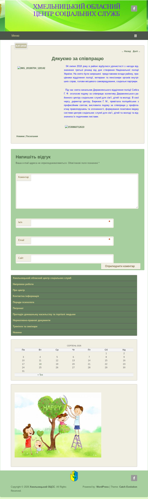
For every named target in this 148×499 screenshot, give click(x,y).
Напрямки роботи (23, 284)
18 (40, 364)
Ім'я (20, 222)
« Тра (40, 374)
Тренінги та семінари (25, 326)
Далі (136, 51)
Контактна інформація (26, 296)
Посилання (32, 136)
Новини (20, 136)
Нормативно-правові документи (31, 320)
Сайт (20, 258)
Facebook (134, 8)
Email (21, 240)
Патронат (18, 308)
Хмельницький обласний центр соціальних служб (42, 278)
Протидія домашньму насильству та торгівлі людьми (44, 314)
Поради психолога (23, 302)
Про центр (19, 290)
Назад (126, 51)
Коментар (23, 177)
